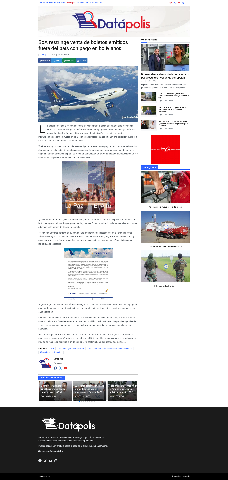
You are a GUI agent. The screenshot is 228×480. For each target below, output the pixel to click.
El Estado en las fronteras (165, 286)
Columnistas (82, 2)
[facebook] (170, 2)
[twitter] (175, 2)
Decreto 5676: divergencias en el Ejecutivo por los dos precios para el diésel (173, 123)
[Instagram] (55, 460)
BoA (52, 348)
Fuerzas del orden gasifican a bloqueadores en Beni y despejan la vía (173, 95)
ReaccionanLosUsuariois (51, 352)
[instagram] (183, 2)
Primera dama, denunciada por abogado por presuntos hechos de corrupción (165, 76)
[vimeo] (187, 2)
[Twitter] (60, 368)
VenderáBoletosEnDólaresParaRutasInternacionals (110, 348)
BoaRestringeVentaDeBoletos (71, 348)
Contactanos (96, 2)
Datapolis (45, 55)
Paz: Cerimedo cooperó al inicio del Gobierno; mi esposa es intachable (172, 109)
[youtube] (179, 2)
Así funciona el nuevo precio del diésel (165, 207)
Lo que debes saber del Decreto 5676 (165, 246)
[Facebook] (55, 368)
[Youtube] (65, 368)
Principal (71, 2)
